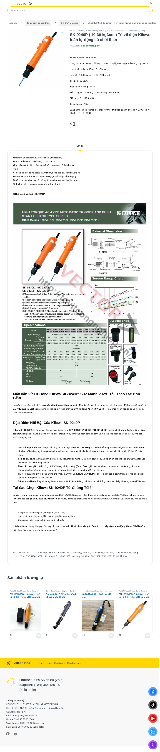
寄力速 (116, 556)
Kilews (52, 556)
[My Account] (151, 3)
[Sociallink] (8, 733)
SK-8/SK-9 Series (69, 23)
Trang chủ (12, 23)
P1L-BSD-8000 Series (18, 591)
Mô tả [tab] (80, 146)
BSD (28, 556)
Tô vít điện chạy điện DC (55, 591)
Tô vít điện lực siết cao (115, 31)
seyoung (76, 556)
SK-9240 (85, 556)
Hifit (45, 556)
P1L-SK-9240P (63, 556)
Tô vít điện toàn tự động (135, 31)
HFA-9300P (36, 556)
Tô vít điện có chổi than (38, 23)
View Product (37, 635)
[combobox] (76, 10)
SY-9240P (106, 556)
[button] (62, 33)
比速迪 (123, 556)
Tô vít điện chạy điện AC (95, 31)
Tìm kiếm (148, 10)
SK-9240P (96, 556)
